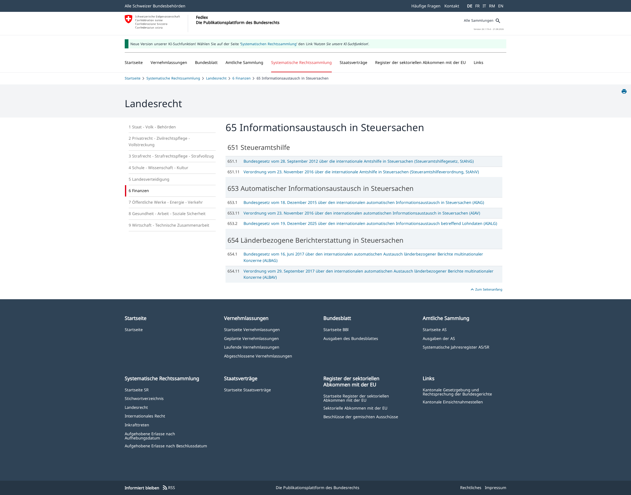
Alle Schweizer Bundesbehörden (155, 6)
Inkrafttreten (137, 424)
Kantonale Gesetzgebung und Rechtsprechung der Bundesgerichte (457, 391)
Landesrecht (216, 78)
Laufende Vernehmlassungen (251, 347)
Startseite (132, 78)
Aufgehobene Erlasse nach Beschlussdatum (166, 445)
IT (484, 6)
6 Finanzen (241, 78)
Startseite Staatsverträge (247, 389)
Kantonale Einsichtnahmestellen (453, 401)
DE (469, 6)
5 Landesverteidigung (149, 179)
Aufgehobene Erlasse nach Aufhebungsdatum (150, 435)
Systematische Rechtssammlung (173, 78)
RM (492, 6)
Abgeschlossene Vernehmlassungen (258, 355)
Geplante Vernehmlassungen (251, 338)
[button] (169, 62)
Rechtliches (470, 487)
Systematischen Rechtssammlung (269, 43)
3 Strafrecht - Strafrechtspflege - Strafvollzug (171, 156)
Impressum (495, 487)
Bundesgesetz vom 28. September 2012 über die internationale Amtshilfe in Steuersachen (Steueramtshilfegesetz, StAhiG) (359, 161)
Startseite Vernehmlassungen (252, 329)
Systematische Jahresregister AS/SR (456, 347)
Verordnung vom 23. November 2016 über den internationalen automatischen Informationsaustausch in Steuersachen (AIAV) (362, 213)
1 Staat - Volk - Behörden (152, 127)
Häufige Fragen (425, 6)
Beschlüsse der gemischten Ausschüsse (360, 416)
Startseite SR (137, 389)
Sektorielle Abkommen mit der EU (355, 408)
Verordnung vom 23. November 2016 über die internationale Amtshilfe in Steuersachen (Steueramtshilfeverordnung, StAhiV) (361, 172)
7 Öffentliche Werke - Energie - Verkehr (166, 202)
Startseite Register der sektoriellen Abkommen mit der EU (356, 398)
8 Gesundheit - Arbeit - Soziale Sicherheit (167, 213)
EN (500, 6)
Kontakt (451, 6)
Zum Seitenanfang (485, 290)
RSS (168, 488)
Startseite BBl (336, 329)
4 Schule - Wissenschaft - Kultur (158, 167)
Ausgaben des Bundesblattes (350, 338)
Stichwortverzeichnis (144, 398)
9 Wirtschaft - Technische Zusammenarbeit (169, 225)
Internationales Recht (145, 415)
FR (477, 6)
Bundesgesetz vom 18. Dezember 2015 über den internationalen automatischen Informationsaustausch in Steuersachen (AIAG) (364, 202)
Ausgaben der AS (439, 338)
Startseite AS (435, 329)
